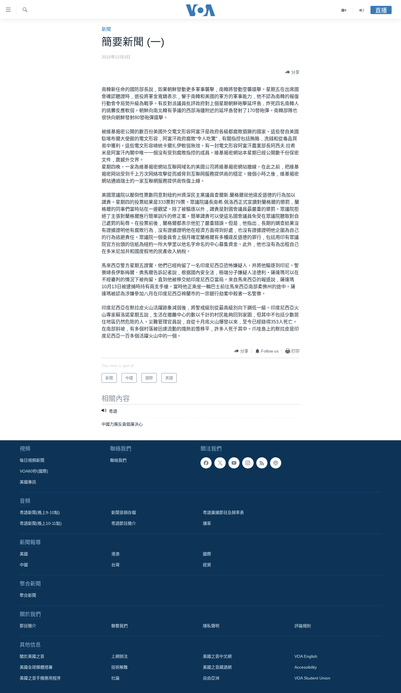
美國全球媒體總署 (36, 667)
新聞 (106, 29)
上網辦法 (119, 656)
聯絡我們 (118, 460)
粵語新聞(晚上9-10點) (40, 512)
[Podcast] (275, 462)
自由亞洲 (211, 678)
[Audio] (361, 10)
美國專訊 (28, 482)
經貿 (207, 564)
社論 (115, 678)
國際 (207, 554)
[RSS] (261, 462)
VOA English (305, 656)
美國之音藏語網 (217, 667)
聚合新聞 (28, 595)
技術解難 (119, 667)
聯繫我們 (119, 625)
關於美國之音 (32, 656)
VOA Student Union (312, 678)
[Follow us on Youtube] (234, 462)
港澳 (115, 554)
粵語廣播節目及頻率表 (223, 512)
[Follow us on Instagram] (247, 462)
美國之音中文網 (217, 656)
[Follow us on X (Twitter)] (219, 462)
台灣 (115, 564)
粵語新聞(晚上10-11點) (41, 523)
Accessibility (305, 667)
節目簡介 (28, 625)
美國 (24, 554)
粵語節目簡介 (123, 523)
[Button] (292, 72)
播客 (207, 523)
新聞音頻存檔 (123, 512)
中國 (24, 564)
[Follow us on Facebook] (206, 462)
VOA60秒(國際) (34, 471)
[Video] (344, 10)
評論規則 (302, 625)
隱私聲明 (211, 625)
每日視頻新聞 (32, 460)
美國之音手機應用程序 (40, 678)
